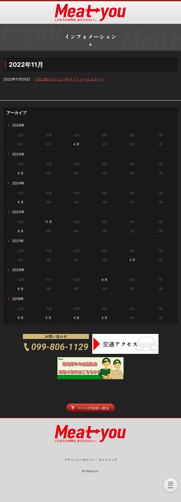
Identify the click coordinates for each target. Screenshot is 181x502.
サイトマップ (107, 460)
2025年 (18, 154)
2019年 (18, 299)
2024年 (18, 183)
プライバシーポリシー (79, 460)
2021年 (18, 241)
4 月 (76, 144)
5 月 (48, 318)
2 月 (132, 260)
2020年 (18, 270)
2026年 (18, 125)
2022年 (18, 212)
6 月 (21, 173)
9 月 (104, 280)
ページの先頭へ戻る (93, 408)
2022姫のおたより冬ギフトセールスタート (69, 79)
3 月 (104, 318)
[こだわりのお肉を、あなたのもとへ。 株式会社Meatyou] (90, 13)
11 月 (48, 222)
